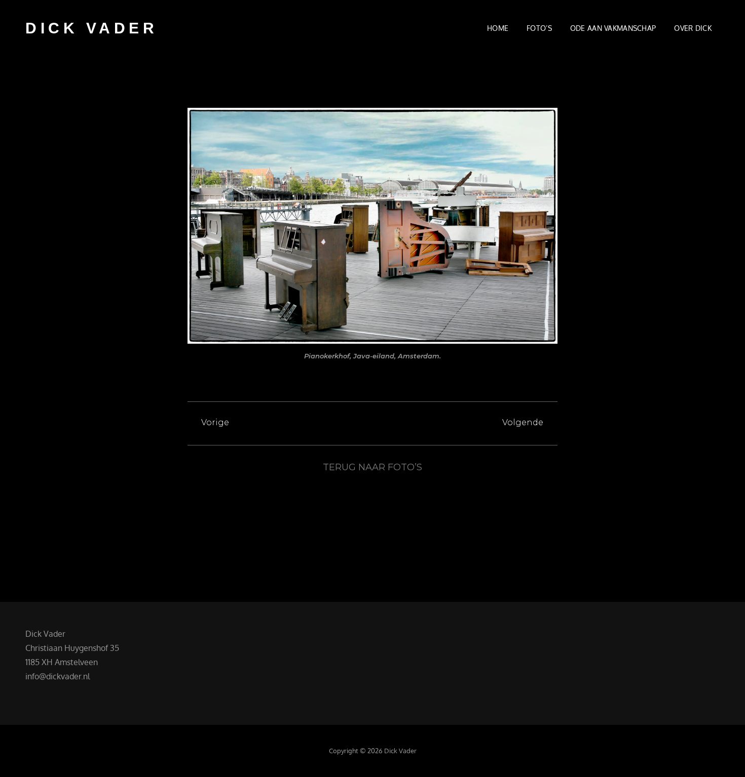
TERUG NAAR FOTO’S (372, 467)
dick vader (91, 28)
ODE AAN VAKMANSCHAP (613, 28)
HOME (497, 28)
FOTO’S (539, 28)
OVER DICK (693, 28)
